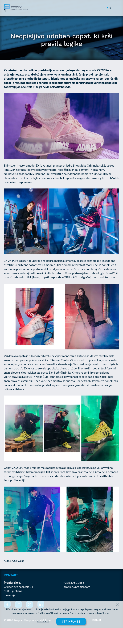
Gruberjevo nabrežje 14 (18, 586)
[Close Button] (117, 605)
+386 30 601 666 (73, 582)
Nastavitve (43, 621)
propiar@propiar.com (76, 586)
